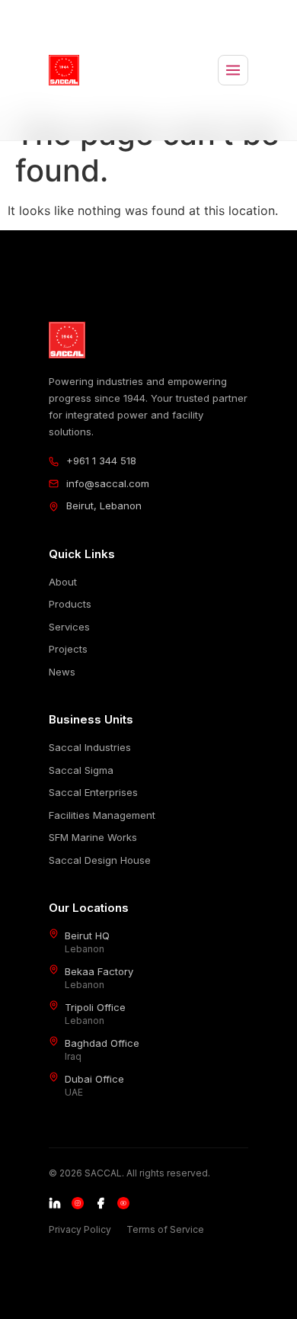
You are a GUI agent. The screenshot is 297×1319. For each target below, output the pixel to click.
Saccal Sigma (81, 770)
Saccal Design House (100, 860)
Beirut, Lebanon (104, 505)
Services (69, 627)
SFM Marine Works (93, 837)
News (62, 672)
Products (70, 604)
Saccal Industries (90, 747)
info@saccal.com (107, 483)
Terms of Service (165, 1229)
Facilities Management (102, 815)
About (63, 582)
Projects (68, 649)
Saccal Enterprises (93, 792)
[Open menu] (233, 70)
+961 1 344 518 (101, 460)
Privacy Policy (80, 1229)
